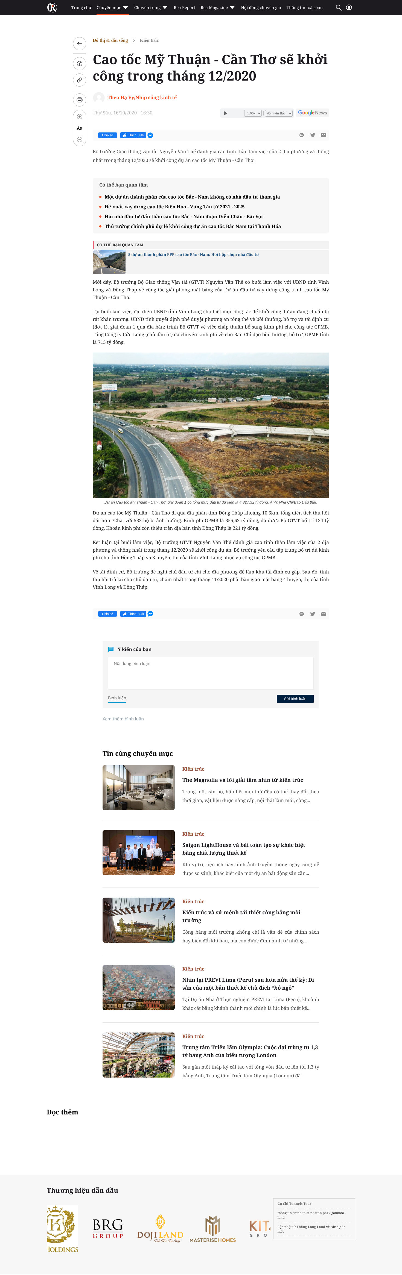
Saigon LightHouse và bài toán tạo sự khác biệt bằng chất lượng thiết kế (243, 848)
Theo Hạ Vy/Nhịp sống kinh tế (142, 97)
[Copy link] (79, 80)
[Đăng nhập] (349, 9)
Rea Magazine (214, 7)
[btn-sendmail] (323, 135)
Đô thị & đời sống (110, 40)
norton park (320, 1213)
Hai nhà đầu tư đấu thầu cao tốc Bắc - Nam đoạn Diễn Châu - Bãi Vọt (184, 216)
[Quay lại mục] (79, 43)
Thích (136, 135)
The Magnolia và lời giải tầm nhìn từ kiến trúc (242, 779)
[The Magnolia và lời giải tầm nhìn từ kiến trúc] (139, 787)
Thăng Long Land (311, 1226)
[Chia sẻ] (79, 63)
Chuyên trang (147, 7)
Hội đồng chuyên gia (261, 7)
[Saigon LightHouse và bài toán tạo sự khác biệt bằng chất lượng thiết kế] (139, 852)
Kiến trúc (149, 40)
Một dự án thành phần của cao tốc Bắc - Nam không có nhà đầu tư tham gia (192, 197)
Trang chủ (81, 7)
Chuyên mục (109, 7)
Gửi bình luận (295, 698)
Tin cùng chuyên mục (138, 753)
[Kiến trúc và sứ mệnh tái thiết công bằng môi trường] (139, 920)
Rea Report (184, 7)
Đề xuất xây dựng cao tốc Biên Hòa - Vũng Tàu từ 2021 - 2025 (174, 206)
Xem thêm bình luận (123, 718)
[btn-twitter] (312, 135)
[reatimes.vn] (52, 7)
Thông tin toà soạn (305, 7)
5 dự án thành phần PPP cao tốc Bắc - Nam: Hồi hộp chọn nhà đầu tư (193, 254)
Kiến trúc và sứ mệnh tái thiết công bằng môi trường (241, 916)
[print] (79, 100)
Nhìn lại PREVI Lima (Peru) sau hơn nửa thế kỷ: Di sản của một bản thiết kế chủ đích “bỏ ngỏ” (248, 983)
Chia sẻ (107, 135)
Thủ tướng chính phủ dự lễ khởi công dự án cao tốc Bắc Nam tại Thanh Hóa (193, 226)
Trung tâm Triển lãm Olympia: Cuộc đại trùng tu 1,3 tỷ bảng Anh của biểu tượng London (250, 1051)
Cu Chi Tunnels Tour (294, 1203)
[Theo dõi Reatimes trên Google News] (312, 113)
